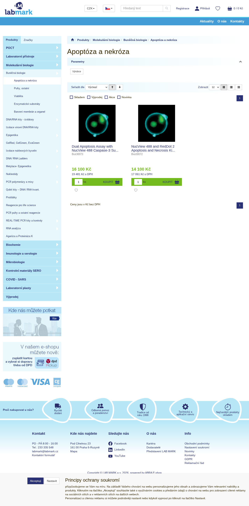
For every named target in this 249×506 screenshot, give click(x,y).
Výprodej (12, 296)
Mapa (73, 451)
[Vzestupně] (112, 87)
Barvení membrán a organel (29, 111)
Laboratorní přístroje (20, 56)
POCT (10, 47)
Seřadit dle (77, 87)
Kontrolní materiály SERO (23, 270)
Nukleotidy (12, 174)
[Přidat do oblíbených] (76, 190)
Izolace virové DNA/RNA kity (22, 127)
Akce (112, 97)
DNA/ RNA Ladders (17, 158)
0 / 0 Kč (238, 8)
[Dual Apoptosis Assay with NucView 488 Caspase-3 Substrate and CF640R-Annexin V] (97, 123)
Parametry (77, 61)
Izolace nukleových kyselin (21, 150)
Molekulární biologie (20, 65)
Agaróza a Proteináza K (19, 236)
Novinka (127, 97)
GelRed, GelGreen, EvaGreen (22, 143)
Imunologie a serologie (21, 253)
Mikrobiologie (15, 262)
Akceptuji (35, 480)
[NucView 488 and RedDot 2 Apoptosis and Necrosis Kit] (156, 123)
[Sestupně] (119, 87)
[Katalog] (224, 87)
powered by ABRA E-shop (146, 472)
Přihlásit (205, 8)
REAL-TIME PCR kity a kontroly (24, 220)
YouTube (119, 455)
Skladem (79, 97)
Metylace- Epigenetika (18, 166)
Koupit (108, 181)
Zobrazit (203, 87)
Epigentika (12, 135)
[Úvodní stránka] (72, 39)
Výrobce (76, 71)
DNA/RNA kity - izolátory (20, 119)
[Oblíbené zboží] (218, 9)
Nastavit (52, 480)
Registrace (182, 8)
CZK (89, 8)
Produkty (12, 39)
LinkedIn (119, 449)
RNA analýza (13, 228)
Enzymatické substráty (27, 104)
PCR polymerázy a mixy (19, 182)
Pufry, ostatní (21, 88)
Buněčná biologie (15, 73)
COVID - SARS (16, 279)
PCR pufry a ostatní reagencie (23, 213)
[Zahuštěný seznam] (238, 87)
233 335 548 (45, 447)
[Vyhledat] (167, 8)
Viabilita (18, 96)
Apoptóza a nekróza (25, 80)
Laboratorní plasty (18, 288)
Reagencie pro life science (21, 205)
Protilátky (11, 197)
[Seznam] (231, 87)
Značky (28, 39)
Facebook (120, 443)
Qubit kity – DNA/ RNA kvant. (22, 189)
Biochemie (13, 244)
